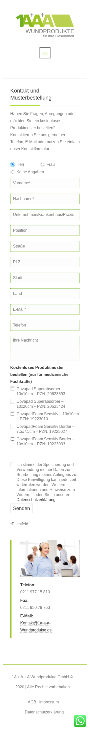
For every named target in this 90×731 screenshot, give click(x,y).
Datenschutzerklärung (36, 500)
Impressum (49, 702)
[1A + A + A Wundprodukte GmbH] (45, 25)
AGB (32, 702)
